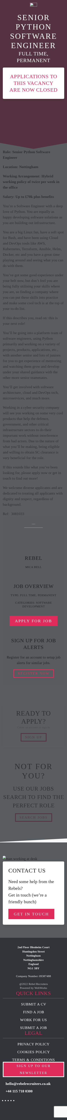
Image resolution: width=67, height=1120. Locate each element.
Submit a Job (33, 1028)
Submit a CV (33, 1004)
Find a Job (33, 1012)
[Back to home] (33, 7)
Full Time (28, 595)
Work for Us (33, 1020)
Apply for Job (33, 621)
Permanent (47, 595)
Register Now (33, 673)
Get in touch (31, 914)
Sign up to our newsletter (34, 1069)
